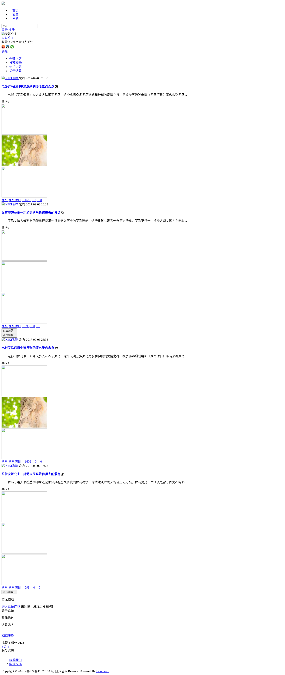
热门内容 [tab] (15, 66)
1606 (26, 200)
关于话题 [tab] (15, 70)
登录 (5, 29)
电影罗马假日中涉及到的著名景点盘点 (28, 86)
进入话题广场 (11, 606)
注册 (12, 29)
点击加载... (9, 330)
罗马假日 (15, 200)
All (57, 671)
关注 (5, 51)
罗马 (5, 200)
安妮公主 (8, 38)
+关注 (6, 646)
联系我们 (15, 660)
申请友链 (15, 664)
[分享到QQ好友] (7, 46)
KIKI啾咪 (8, 635)
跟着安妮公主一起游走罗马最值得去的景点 (31, 212)
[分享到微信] (12, 46)
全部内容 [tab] (15, 58)
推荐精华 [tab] (15, 62)
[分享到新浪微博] (3, 46)
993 (25, 326)
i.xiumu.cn (102, 671)
